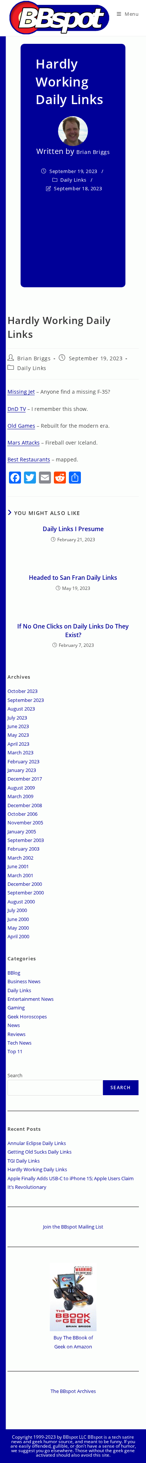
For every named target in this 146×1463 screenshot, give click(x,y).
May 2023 (18, 735)
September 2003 (25, 840)
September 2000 (25, 892)
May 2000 (18, 927)
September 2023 (25, 700)
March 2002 (20, 857)
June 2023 (18, 726)
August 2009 (21, 787)
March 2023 (20, 752)
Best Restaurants (28, 459)
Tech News (19, 1042)
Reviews (16, 1034)
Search (14, 1075)
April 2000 (18, 936)
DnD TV (16, 408)
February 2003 (23, 848)
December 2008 (24, 805)
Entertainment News (30, 999)
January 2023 (21, 770)
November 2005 (25, 822)
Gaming (16, 1007)
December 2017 (24, 778)
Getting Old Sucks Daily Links (39, 1151)
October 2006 (22, 814)
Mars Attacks (23, 442)
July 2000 (17, 910)
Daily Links (73, 179)
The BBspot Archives (73, 1391)
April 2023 (18, 743)
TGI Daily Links (23, 1160)
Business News (23, 981)
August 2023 (21, 708)
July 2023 (17, 717)
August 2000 (21, 901)
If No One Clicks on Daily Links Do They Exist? (73, 630)
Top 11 (14, 1051)
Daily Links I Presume (73, 529)
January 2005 (21, 831)
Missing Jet (21, 391)
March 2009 (20, 796)
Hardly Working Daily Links (37, 1169)
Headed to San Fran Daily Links (73, 577)
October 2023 (22, 691)
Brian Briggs (93, 151)
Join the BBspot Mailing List (73, 1226)
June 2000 (18, 919)
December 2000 (24, 884)
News (13, 1025)
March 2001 (20, 875)
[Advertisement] (73, 234)
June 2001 (18, 866)
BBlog (13, 972)
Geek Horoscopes (27, 1016)
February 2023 (23, 761)
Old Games (21, 425)
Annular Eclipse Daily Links (36, 1143)
